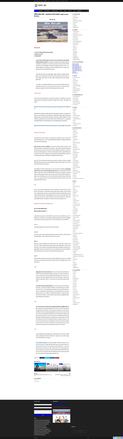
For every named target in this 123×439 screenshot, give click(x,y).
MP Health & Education (76, 149)
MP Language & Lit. (76, 160)
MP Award (74, 134)
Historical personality (76, 101)
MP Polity (74, 168)
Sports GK (74, 49)
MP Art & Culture (37, 420)
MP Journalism (75, 157)
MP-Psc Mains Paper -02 (76, 67)
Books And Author (75, 195)
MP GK (65, 10)
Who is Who (75, 25)
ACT (73, 184)
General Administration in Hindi (77, 233)
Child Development (76, 31)
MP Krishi (41, 429)
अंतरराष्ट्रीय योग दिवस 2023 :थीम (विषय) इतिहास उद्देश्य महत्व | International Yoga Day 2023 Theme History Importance (64, 368)
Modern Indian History (76, 90)
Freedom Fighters (75, 99)
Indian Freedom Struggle (76, 85)
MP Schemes (75, 173)
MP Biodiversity (75, 136)
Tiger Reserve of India (76, 302)
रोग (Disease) (75, 125)
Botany (74, 112)
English (74, 218)
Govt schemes (75, 238)
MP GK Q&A (74, 131)
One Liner (74, 252)
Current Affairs (55, 10)
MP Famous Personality (76, 142)
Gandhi (74, 231)
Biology (74, 110)
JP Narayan (74, 296)
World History (75, 92)
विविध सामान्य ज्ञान (75, 27)
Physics (74, 120)
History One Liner (75, 244)
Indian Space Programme (77, 118)
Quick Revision (47, 10)
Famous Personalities (76, 96)
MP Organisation (75, 165)
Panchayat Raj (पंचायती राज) (77, 41)
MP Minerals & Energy (76, 162)
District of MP (75, 129)
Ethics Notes (75, 286)
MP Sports (74, 175)
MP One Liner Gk (75, 39)
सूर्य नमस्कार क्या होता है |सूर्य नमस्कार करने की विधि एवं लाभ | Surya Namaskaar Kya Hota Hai (52, 368)
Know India (74, 19)
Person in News (75, 104)
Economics (74, 213)
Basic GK (74, 189)
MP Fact (74, 141)
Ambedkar (74, 271)
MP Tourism (75, 176)
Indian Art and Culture (76, 246)
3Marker (74, 182)
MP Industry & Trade (76, 152)
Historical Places (75, 80)
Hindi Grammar (75, 36)
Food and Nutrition (76, 117)
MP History (74, 87)
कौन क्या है (40, 10)
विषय (61, 10)
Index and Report (75, 17)
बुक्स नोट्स (79, 10)
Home (36, 10)
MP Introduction (75, 155)
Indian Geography (75, 249)
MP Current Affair (75, 38)
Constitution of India (76, 205)
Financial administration (76, 225)
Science (74, 46)
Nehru (74, 299)
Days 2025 (74, 15)
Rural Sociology (75, 44)
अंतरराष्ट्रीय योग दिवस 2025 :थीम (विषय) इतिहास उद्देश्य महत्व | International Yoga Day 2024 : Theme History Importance (40, 368)
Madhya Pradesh (75, 64)
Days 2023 (74, 281)
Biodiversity (75, 192)
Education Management (76, 215)
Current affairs (75, 33)
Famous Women (75, 98)
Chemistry (74, 199)
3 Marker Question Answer (77, 70)
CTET (74, 10)
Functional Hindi (75, 228)
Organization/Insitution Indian (77, 254)
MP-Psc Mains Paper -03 (76, 68)
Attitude (74, 273)
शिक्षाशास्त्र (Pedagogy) (76, 59)
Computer (74, 202)
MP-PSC (70, 10)
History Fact (75, 82)
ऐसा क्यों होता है (75, 52)
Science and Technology (76, 123)
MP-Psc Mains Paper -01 (76, 66)
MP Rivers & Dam (75, 170)
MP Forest (74, 144)
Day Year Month (75, 210)
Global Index (75, 236)
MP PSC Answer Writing (76, 167)
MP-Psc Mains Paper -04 (76, 69)
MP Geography (75, 147)
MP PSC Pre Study (75, 63)
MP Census (74, 137)
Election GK (74, 284)
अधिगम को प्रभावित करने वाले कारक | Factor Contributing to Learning (61, 404)
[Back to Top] (88, 438)
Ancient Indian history (76, 77)
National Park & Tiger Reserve (77, 20)
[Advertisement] (71, 6)
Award (74, 187)
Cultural (74, 79)
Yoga (44, 17)
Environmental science (76, 115)
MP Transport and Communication (78, 178)
